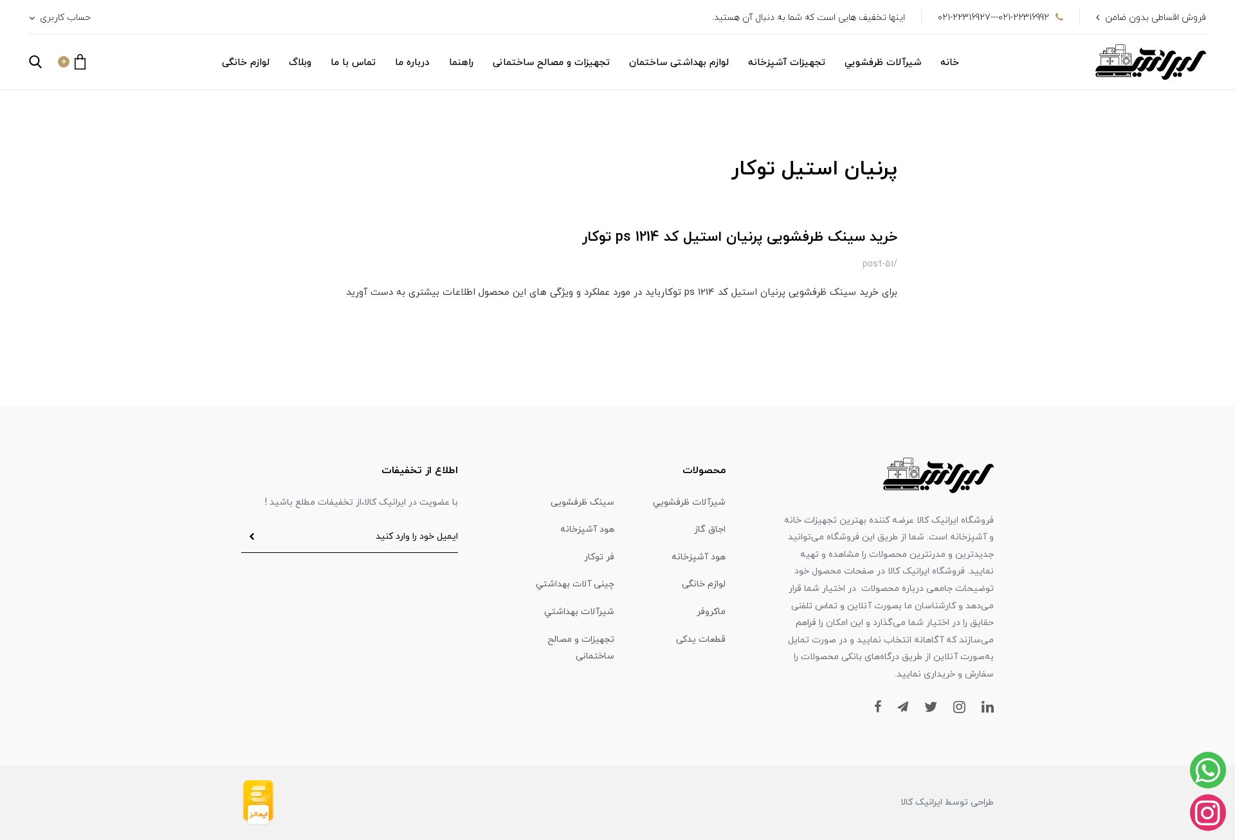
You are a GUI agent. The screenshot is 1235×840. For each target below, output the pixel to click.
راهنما (461, 63)
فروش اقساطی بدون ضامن (1155, 18)
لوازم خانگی (246, 63)
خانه (949, 63)
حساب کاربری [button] (64, 18)
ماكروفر (711, 612)
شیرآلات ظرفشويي (883, 63)
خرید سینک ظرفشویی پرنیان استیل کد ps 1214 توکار (739, 237)
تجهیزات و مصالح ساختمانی (551, 63)
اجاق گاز (710, 529)
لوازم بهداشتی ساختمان (679, 63)
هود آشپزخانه (587, 529)
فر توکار (599, 557)
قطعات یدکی (701, 639)
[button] (72, 62)
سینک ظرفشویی (582, 502)
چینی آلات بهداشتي (575, 584)
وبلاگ (300, 63)
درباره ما (412, 63)
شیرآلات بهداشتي (579, 612)
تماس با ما (353, 63)
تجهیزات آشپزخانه (786, 63)
